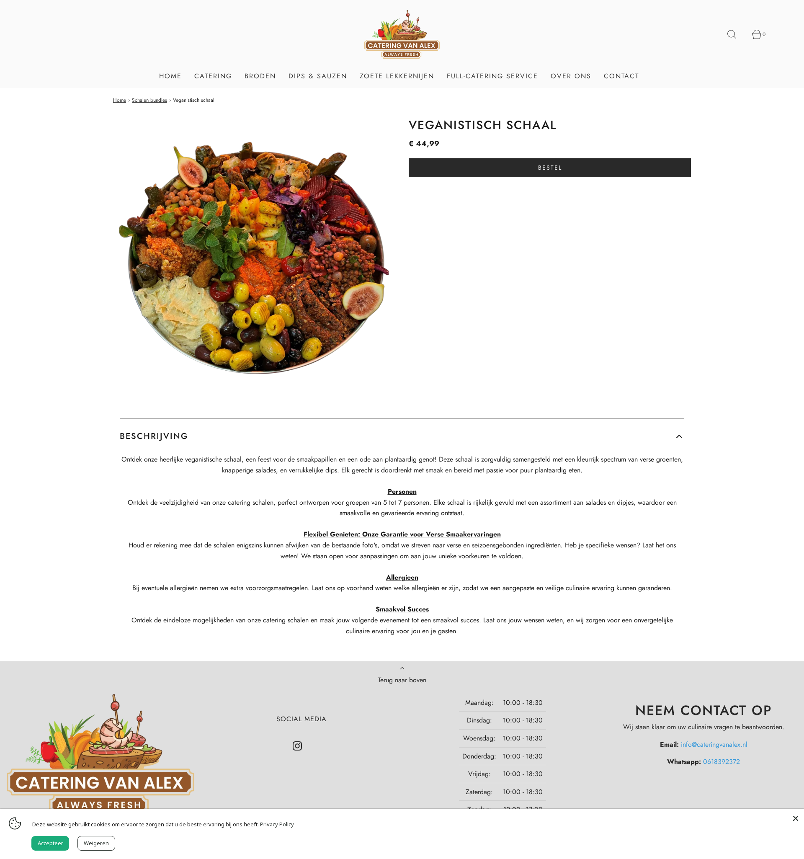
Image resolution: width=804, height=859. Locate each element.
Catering (213, 76)
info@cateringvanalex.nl (714, 744)
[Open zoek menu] (736, 34)
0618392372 (721, 761)
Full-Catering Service (492, 76)
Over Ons (571, 76)
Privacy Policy (277, 824)
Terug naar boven (402, 680)
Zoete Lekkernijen (397, 76)
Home (170, 76)
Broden (260, 76)
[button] (402, 436)
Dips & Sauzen (318, 76)
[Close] (795, 817)
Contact (621, 76)
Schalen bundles (149, 100)
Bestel (550, 167)
